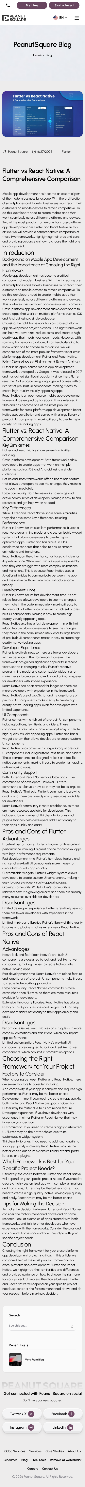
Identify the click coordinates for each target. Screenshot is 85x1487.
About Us (74, 1451)
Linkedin (59, 1427)
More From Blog (34, 1359)
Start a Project (64, 5)
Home (37, 55)
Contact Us (50, 1469)
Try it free (32, 5)
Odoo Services (14, 1451)
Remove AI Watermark (65, 1460)
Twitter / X (18, 1414)
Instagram (18, 1427)
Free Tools (39, 1460)
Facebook (59, 1414)
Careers (32, 1469)
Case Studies (54, 1451)
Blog (49, 55)
